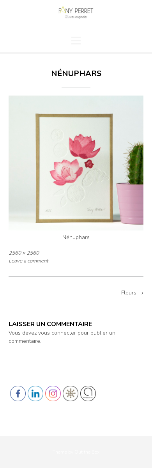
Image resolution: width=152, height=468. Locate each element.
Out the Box (86, 452)
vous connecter (57, 333)
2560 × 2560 (24, 253)
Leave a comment (28, 260)
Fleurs (132, 292)
